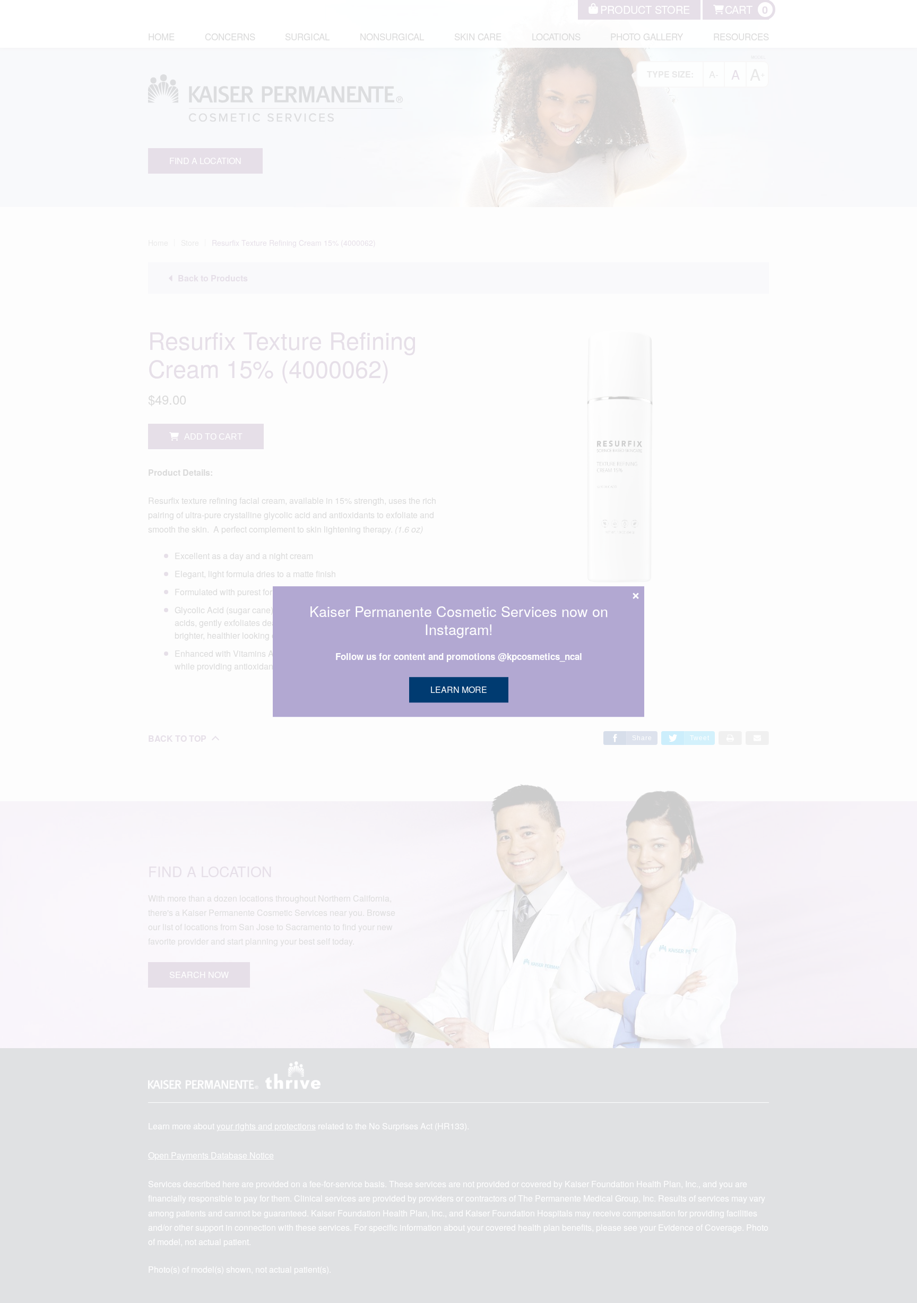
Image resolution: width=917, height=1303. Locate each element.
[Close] (635, 595)
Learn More (458, 689)
